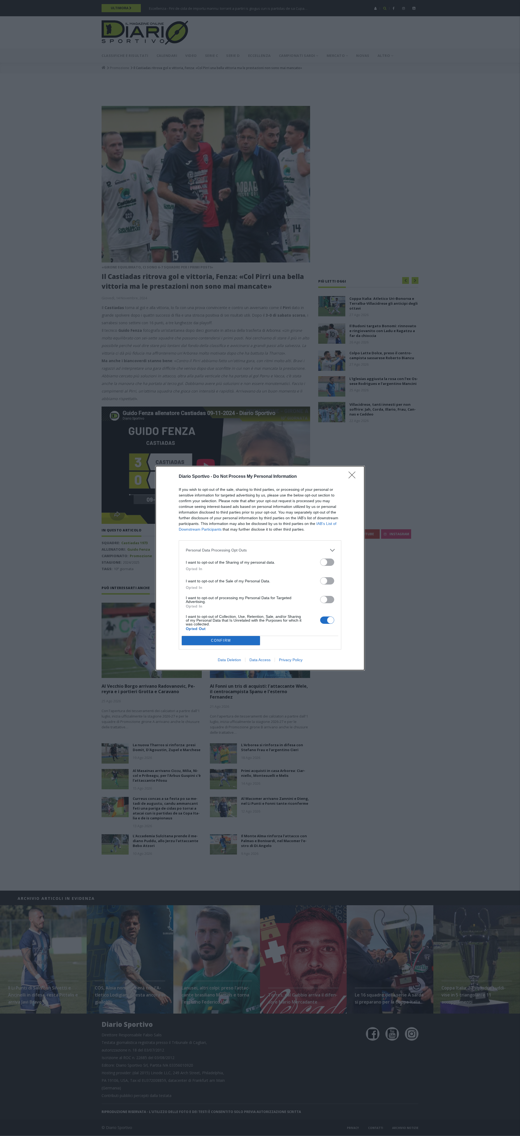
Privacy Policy (291, 660)
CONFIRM (221, 640)
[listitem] (260, 550)
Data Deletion (229, 660)
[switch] (327, 562)
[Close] (354, 477)
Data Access (260, 660)
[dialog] (260, 568)
